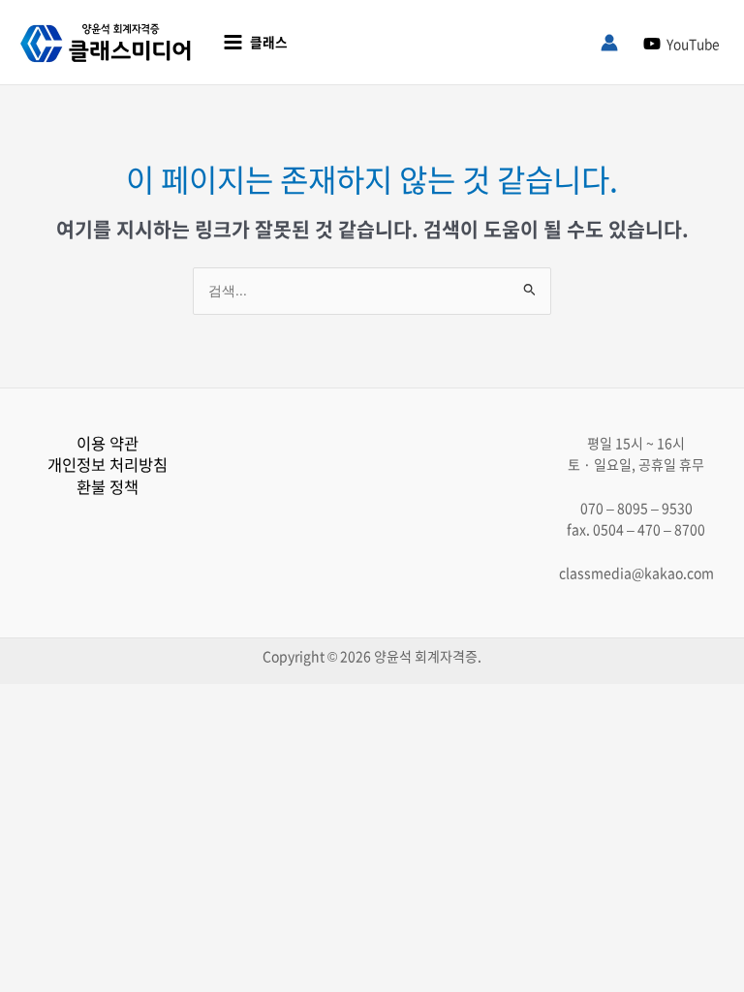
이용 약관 (108, 442)
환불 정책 (108, 486)
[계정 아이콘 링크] (609, 42)
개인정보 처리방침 (107, 464)
